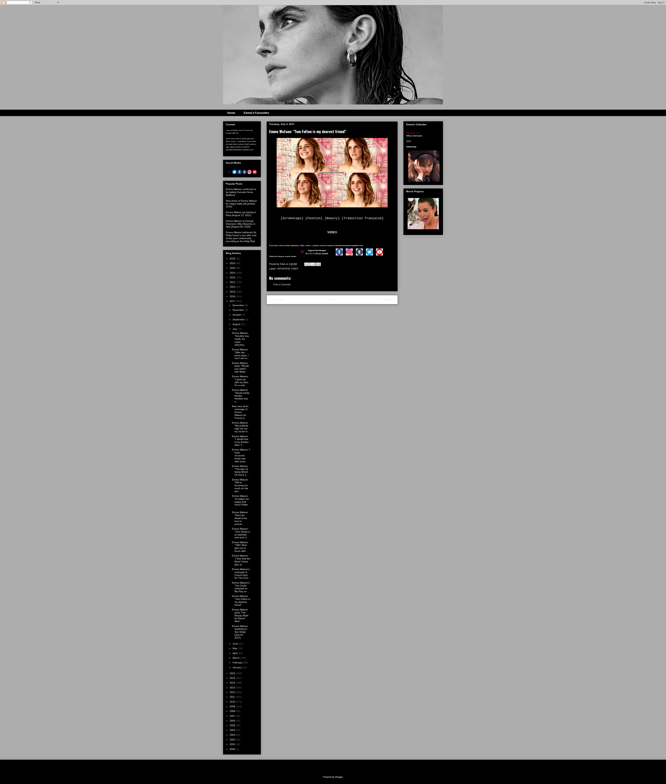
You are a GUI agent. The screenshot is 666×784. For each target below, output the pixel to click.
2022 (233, 277)
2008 (233, 711)
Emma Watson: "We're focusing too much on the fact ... (240, 485)
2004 (233, 730)
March (236, 657)
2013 (233, 687)
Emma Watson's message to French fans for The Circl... (241, 573)
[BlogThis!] (309, 264)
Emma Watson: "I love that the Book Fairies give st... (241, 560)
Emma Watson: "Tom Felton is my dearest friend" (241, 600)
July (235, 329)
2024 (233, 268)
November (239, 310)
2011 (233, 697)
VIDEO (332, 232)
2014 (233, 682)
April (235, 653)
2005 (233, 725)
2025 (233, 263)
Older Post (388, 299)
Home (231, 112)
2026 (233, 258)
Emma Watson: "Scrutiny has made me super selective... (240, 339)
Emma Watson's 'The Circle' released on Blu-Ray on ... (241, 587)
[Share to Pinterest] (319, 264)
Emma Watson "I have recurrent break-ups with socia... (241, 455)
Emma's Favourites (256, 112)
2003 (233, 735)
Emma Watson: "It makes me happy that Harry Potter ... (240, 502)
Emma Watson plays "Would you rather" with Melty (240, 367)
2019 (233, 291)
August (237, 324)
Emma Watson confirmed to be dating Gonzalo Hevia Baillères (241, 192)
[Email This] (306, 264)
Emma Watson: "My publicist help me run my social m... (241, 427)
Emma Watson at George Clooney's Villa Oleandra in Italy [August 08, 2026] (240, 224)
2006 (233, 720)
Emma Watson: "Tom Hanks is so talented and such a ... (241, 533)
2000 (233, 749)
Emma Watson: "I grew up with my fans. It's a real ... (240, 380)
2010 (233, 701)
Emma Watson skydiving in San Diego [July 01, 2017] (240, 632)
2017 (233, 301)
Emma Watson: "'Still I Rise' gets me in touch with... (240, 546)
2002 (233, 739)
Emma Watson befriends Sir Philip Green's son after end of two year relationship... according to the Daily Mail (241, 236)
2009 (233, 706)
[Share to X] (312, 264)
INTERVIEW (283, 268)
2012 (233, 692)
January (237, 667)
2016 (233, 673)
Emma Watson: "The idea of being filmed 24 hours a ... (240, 470)
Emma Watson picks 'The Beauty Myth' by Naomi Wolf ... (240, 615)
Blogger (339, 777)
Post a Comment (282, 284)
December (239, 305)
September (239, 319)
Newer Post (276, 299)
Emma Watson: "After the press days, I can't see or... (240, 354)
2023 (233, 272)
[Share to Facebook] (316, 264)
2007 (233, 716)
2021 (233, 282)
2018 (233, 296)
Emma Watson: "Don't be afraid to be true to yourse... (240, 518)
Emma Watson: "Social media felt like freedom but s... (240, 396)
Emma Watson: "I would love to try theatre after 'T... (240, 440)
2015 (233, 678)
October (237, 314)
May (235, 648)
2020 (233, 286)
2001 (233, 744)
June (236, 643)
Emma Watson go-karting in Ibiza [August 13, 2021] (241, 214)
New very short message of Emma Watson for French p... (240, 412)
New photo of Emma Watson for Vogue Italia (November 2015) (241, 203)
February (238, 662)
